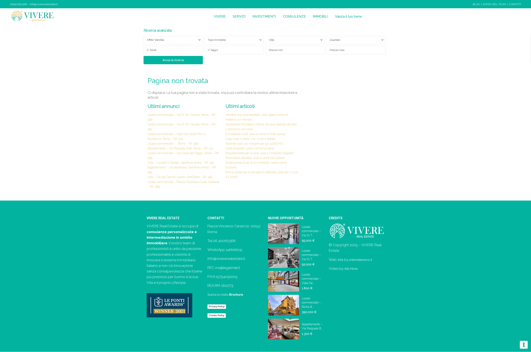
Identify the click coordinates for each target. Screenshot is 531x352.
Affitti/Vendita (155, 39)
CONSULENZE (294, 16)
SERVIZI (239, 16)
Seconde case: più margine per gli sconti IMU (254, 143)
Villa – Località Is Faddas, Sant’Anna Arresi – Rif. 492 (180, 162)
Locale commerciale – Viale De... (311, 279)
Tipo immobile (217, 39)
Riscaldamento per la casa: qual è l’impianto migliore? (259, 153)
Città (271, 39)
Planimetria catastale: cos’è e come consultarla (254, 158)
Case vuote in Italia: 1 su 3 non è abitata (250, 138)
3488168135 (234, 250)
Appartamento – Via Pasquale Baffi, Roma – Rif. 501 (180, 148)
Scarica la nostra (225, 294)
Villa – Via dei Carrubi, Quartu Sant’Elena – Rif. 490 (180, 177)
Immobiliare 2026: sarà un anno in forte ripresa (255, 134)
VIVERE (220, 16)
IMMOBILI (320, 16)
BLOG (476, 4)
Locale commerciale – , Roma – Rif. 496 (173, 143)
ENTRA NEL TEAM (494, 4)
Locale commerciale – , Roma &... (312, 302)
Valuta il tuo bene (348, 16)
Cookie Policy (216, 315)
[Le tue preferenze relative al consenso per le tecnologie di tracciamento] (524, 345)
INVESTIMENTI (264, 16)
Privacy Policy (216, 306)
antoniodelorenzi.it (360, 259)
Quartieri (335, 39)
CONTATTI (515, 4)
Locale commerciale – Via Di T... (311, 231)
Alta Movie (351, 268)
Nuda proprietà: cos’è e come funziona (249, 148)
